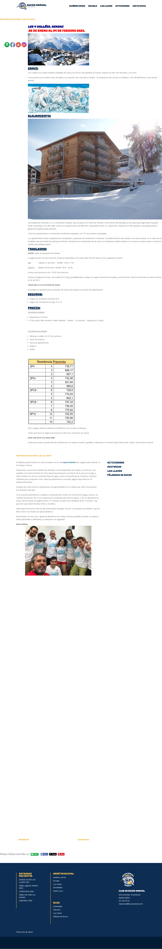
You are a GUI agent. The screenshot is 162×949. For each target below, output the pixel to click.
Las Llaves (106, 6)
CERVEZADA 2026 (26, 891)
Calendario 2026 (25, 900)
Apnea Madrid (69, 462)
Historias (114, 466)
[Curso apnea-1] (58, 575)
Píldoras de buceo (119, 475)
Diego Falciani (12, 19)
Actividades (122, 6)
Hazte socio (139, 6)
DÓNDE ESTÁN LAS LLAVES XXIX (27, 880)
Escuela (92, 6)
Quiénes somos (77, 6)
